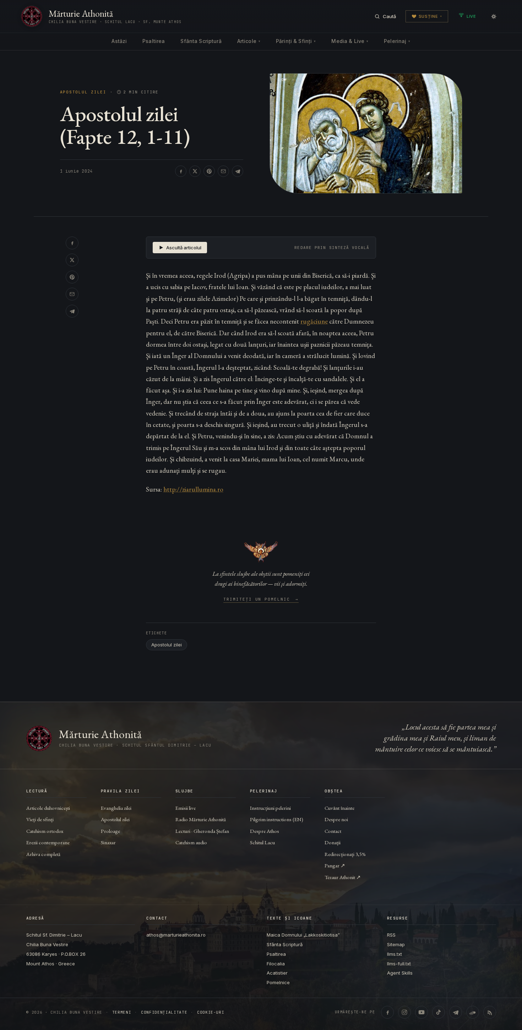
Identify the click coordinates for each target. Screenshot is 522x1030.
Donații (333, 842)
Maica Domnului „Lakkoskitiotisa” (303, 935)
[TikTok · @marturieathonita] (438, 1012)
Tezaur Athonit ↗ (343, 877)
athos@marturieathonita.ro (176, 935)
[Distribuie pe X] (195, 171)
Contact (333, 831)
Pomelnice (278, 982)
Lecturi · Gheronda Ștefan (202, 831)
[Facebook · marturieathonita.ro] (387, 1012)
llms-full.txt (399, 963)
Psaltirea (153, 41)
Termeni (121, 1012)
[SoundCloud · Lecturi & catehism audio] (472, 1012)
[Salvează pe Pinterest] (209, 171)
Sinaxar (108, 842)
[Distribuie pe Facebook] (180, 171)
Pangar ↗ (335, 865)
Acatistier (277, 973)
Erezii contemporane (48, 842)
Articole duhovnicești (48, 807)
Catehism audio (191, 842)
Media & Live (349, 41)
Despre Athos (264, 831)
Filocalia (276, 963)
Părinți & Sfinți (296, 41)
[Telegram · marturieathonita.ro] (455, 1012)
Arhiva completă (43, 854)
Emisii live (185, 807)
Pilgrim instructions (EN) (276, 819)
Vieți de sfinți (40, 819)
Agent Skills (400, 973)
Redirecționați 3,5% (345, 854)
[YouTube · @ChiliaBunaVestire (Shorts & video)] (421, 1012)
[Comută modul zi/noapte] (493, 16)
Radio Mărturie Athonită (200, 819)
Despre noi (336, 819)
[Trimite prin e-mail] (223, 171)
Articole (248, 41)
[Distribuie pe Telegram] (237, 171)
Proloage (110, 831)
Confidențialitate (164, 1012)
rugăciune (314, 321)
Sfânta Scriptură (200, 41)
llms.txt (394, 954)
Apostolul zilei (83, 92)
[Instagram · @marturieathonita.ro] (404, 1012)
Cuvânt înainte (339, 807)
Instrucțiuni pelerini (270, 807)
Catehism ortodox (44, 831)
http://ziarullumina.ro (193, 489)
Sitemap (396, 944)
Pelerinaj (397, 41)
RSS (391, 935)
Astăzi (119, 41)
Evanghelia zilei (116, 807)
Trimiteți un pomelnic (261, 599)
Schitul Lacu (262, 842)
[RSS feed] (489, 1012)
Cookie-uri (210, 1012)
